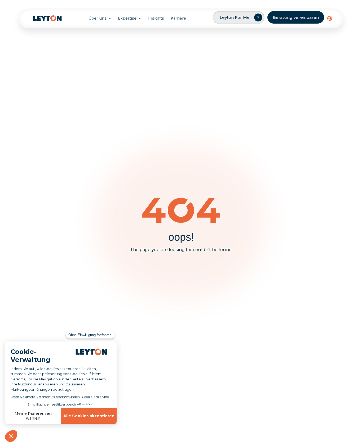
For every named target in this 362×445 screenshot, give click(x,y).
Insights (156, 18)
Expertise (127, 18)
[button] (329, 18)
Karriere (178, 18)
